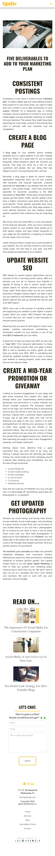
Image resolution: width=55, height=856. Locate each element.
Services (27, 816)
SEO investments (15, 335)
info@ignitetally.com (27, 797)
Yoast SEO (20, 195)
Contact (27, 829)
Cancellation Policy (27, 824)
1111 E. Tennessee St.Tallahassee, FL (27, 791)
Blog (28, 820)
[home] (9, 4)
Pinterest (39, 537)
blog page (11, 153)
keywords (20, 186)
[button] (51, 4)
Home (27, 812)
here (25, 362)
